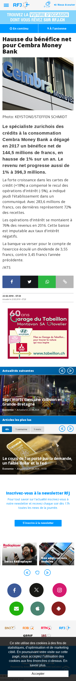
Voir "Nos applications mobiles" (56, 554)
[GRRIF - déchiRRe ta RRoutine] (28, 635)
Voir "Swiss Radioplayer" (19, 554)
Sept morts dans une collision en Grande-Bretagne (32, 401)
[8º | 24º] (47, 0)
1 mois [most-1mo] (37, 429)
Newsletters (16, 609)
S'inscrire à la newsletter (38, 522)
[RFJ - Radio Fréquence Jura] (64, 627)
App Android (58, 609)
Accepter (38, 673)
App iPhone (37, 609)
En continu (20, 28)
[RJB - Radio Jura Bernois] (28, 627)
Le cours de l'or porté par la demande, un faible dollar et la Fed (37, 460)
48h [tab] (7, 429)
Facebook (14, 590)
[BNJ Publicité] (10, 627)
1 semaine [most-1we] (21, 429)
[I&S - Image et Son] (46, 635)
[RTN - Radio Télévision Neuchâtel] (46, 627)
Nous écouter (66, 4)
